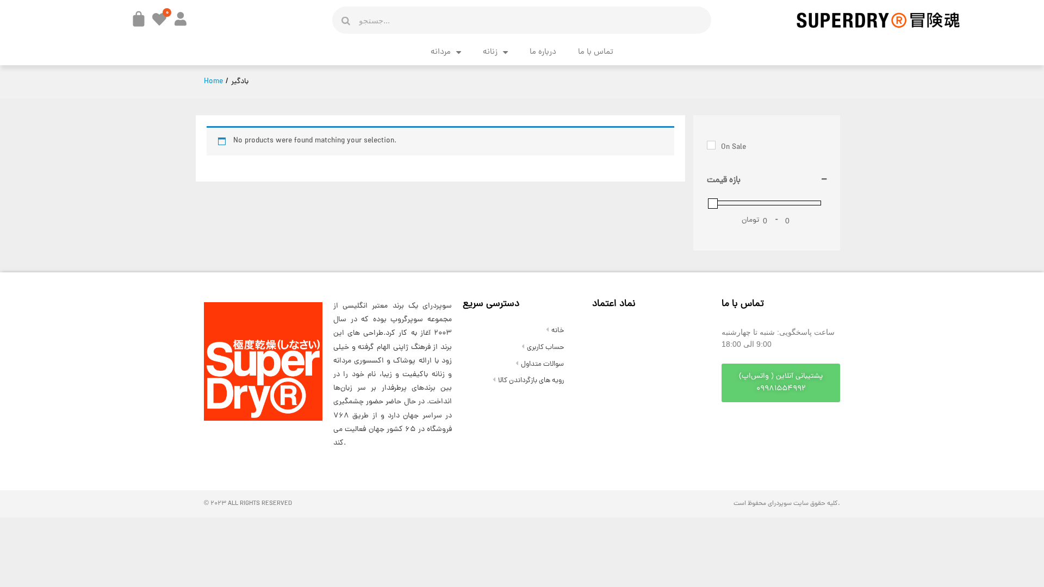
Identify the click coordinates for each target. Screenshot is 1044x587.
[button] (781, 383)
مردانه (441, 52)
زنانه (490, 52)
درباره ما (543, 52)
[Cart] (138, 19)
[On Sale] (711, 145)
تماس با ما (595, 52)
